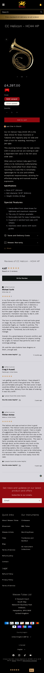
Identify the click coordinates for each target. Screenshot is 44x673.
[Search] (41, 12)
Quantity (7, 108)
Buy (31, 670)
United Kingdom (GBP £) (20, 637)
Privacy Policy (7, 580)
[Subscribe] (39, 500)
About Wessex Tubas (10, 520)
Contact (5, 561)
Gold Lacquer (12, 99)
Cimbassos (25, 520)
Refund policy (7, 556)
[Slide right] (26, 76)
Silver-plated (11, 103)
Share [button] (9, 248)
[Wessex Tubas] (22, 4)
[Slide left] (17, 76)
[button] (15, 670)
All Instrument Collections (27, 548)
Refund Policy (7, 574)
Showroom (6, 526)
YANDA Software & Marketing (30, 660)
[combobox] (22, 12)
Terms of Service (8, 550)
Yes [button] (20, 354)
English (20, 649)
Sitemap (14, 660)
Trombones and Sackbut (27, 539)
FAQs (4, 538)
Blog (3, 544)
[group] (22, 268)
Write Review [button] (22, 278)
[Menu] (3, 4)
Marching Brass (27, 532)
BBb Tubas (25, 526)
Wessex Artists (8, 532)
